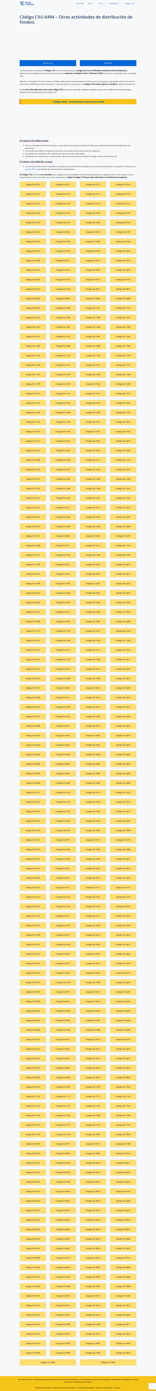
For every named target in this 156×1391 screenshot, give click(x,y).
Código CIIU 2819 (63, 583)
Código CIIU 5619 (123, 935)
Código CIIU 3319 (63, 659)
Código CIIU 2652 (63, 536)
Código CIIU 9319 (93, 1305)
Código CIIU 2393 (93, 479)
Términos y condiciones (103, 1388)
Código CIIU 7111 (63, 1096)
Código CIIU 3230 (33, 640)
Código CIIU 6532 (33, 1058)
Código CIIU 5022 (33, 887)
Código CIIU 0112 (93, 184)
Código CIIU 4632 (93, 745)
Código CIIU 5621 (33, 944)
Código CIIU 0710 (63, 279)
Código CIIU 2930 (123, 602)
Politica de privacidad (85, 1388)
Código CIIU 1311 (63, 365)
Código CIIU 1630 (33, 412)
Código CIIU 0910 (33, 308)
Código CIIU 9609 (63, 1353)
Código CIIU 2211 (93, 460)
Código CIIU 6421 (123, 1001)
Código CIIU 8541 (123, 1220)
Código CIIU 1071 (33, 336)
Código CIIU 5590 (33, 935)
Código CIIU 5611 (63, 935)
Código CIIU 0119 (93, 194)
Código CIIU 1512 (63, 393)
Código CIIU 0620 (33, 279)
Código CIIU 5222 (123, 897)
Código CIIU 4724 (63, 802)
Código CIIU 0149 (93, 232)
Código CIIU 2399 (93, 488)
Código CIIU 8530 (93, 1220)
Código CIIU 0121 (123, 194)
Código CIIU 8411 (93, 1182)
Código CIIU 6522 (63, 1049)
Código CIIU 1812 (123, 422)
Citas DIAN (80, 3)
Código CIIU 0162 (63, 241)
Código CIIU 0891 (63, 298)
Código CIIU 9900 (108, 1362)
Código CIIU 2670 (123, 536)
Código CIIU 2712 (93, 545)
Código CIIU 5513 (123, 916)
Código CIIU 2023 (93, 450)
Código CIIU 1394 (123, 374)
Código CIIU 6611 (63, 1058)
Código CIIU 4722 (123, 792)
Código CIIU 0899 (123, 298)
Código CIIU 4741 (63, 811)
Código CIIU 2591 (33, 517)
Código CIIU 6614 (33, 1068)
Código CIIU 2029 (123, 450)
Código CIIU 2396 (63, 488)
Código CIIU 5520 (93, 925)
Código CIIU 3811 (123, 678)
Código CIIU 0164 (123, 241)
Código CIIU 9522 (93, 1334)
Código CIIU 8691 (123, 1248)
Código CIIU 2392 (63, 479)
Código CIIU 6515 (123, 1039)
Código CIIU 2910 (63, 602)
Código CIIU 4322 (63, 716)
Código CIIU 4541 (63, 735)
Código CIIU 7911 (63, 1144)
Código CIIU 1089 (93, 346)
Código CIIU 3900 (33, 697)
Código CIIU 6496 (93, 1030)
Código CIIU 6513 (93, 1039)
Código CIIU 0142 (93, 222)
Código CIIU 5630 (93, 944)
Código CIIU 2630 (93, 526)
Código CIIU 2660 (93, 536)
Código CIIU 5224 (63, 906)
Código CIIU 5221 (93, 897)
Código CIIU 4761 (63, 830)
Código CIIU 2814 (33, 574)
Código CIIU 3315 (33, 659)
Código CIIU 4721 (93, 792)
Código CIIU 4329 (93, 716)
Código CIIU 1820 (33, 431)
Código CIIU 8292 (33, 1182)
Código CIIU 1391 (33, 374)
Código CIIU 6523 (93, 1049)
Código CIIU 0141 (63, 222)
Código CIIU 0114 (33, 194)
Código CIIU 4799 (93, 859)
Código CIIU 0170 (33, 251)
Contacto (117, 1388)
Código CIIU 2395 (33, 488)
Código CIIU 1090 (123, 346)
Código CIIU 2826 (123, 593)
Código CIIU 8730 (123, 1258)
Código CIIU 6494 (33, 1030)
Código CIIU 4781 (63, 849)
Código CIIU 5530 (123, 925)
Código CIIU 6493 (123, 1020)
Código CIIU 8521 (123, 1210)
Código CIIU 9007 (93, 1286)
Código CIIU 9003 (93, 1277)
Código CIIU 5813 (63, 954)
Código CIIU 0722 (123, 279)
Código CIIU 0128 (93, 213)
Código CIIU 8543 (63, 1229)
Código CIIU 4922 (93, 868)
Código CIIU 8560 (123, 1239)
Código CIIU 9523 (123, 1334)
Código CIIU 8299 (63, 1182)
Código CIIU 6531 (123, 1049)
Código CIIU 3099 (123, 621)
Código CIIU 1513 (93, 393)
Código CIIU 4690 (123, 783)
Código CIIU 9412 (93, 1315)
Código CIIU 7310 (93, 1106)
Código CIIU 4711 (33, 792)
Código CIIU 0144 (33, 232)
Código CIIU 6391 (123, 992)
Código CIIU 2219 (33, 469)
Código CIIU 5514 (33, 925)
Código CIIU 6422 (33, 1011)
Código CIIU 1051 (123, 317)
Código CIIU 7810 (93, 1134)
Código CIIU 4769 (123, 830)
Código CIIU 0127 (63, 213)
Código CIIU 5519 (63, 925)
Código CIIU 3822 (93, 688)
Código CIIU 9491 (33, 1324)
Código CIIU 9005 (33, 1286)
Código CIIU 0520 (93, 270)
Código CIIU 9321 (123, 1305)
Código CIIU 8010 (33, 1153)
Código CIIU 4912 (33, 868)
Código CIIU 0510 (63, 270)
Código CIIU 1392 (63, 374)
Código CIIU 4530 (33, 735)
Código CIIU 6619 (93, 1068)
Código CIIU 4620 (33, 745)
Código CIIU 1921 (93, 431)
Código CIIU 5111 (63, 887)
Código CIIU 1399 (33, 384)
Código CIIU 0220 (93, 251)
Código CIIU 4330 (123, 716)
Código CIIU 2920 (93, 602)
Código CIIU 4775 (33, 849)
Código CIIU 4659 (33, 773)
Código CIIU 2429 (63, 498)
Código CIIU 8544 (93, 1229)
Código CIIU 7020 (123, 1087)
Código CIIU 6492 (93, 1020)
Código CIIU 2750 (123, 555)
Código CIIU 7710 (33, 1125)
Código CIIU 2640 (123, 526)
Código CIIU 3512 (33, 669)
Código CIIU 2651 (33, 536)
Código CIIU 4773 (93, 840)
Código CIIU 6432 (33, 1020)
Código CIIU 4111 (63, 697)
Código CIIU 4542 (93, 735)
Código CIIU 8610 (33, 1248)
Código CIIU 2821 (93, 583)
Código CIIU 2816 (93, 574)
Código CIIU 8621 (63, 1248)
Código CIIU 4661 (63, 773)
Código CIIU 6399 (33, 1001)
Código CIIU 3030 (123, 612)
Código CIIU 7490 (93, 1115)
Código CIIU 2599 (123, 517)
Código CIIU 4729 (93, 802)
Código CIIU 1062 (93, 327)
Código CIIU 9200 (123, 1296)
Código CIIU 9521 (63, 1334)
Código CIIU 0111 (63, 184)
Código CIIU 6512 (63, 1039)
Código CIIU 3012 (63, 612)
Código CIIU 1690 (93, 412)
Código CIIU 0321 (123, 260)
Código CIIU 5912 (63, 963)
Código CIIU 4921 (63, 868)
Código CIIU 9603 (33, 1353)
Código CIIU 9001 (33, 1277)
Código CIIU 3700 (93, 678)
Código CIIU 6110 (123, 973)
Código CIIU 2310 (123, 469)
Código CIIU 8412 (123, 1182)
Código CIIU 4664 (33, 783)
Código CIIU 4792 (63, 859)
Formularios (113, 3)
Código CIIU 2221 (63, 469)
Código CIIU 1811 (93, 422)
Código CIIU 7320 (123, 1106)
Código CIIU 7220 (63, 1106)
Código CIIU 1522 (33, 403)
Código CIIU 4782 (93, 849)
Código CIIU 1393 (93, 374)
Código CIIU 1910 (63, 431)
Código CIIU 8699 (33, 1258)
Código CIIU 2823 (33, 593)
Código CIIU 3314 (123, 650)
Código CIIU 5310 (123, 906)
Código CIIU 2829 (33, 602)
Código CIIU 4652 (93, 764)
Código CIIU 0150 (123, 232)
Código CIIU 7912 (93, 1144)
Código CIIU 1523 (63, 403)
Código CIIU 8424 (93, 1201)
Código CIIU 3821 (63, 688)
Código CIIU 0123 (63, 203)
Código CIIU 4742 (93, 811)
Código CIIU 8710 (63, 1258)
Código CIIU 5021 (123, 878)
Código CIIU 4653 (123, 764)
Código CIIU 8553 (63, 1239)
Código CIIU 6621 (123, 1068)
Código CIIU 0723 (33, 289)
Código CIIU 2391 (33, 479)
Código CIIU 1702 (33, 422)
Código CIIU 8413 (33, 1191)
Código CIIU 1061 (63, 327)
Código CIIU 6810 (93, 1077)
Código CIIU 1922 (123, 431)
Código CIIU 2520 (123, 507)
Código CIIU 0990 (63, 308)
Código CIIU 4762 (93, 830)
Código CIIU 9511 (123, 1324)
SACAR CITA (48, 63)
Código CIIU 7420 (63, 1115)
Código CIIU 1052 (33, 327)
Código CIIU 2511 (33, 507)
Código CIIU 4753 (63, 821)
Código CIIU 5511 (63, 916)
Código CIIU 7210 (33, 1106)
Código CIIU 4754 (93, 821)
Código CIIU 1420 (93, 384)
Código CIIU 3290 (123, 640)
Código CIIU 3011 (33, 612)
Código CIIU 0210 (63, 251)
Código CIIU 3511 (123, 659)
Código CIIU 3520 (123, 669)
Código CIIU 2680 (33, 545)
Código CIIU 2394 (123, 479)
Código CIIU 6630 (63, 1077)
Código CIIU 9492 (63, 1324)
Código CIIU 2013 (93, 441)
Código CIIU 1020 (33, 317)
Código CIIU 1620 (123, 403)
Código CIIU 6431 (123, 1011)
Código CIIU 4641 (123, 745)
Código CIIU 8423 (63, 1201)
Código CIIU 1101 (33, 355)
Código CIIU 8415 (93, 1191)
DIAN (90, 3)
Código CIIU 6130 (63, 982)
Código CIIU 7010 (93, 1087)
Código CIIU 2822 (123, 583)
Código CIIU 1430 (123, 384)
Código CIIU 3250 (93, 640)
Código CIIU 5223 (33, 906)
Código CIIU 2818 (33, 583)
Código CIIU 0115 (63, 194)
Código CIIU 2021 (33, 450)
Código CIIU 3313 (93, 650)
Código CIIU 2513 (93, 507)
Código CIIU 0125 (123, 203)
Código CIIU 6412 (93, 1001)
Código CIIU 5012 (93, 878)
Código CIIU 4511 (63, 726)
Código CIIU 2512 (63, 507)
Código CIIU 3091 (63, 621)
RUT (100, 3)
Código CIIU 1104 (123, 355)
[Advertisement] (78, 43)
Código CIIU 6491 (63, 1020)
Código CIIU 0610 (123, 270)
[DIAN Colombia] (27, 3)
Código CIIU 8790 (33, 1267)
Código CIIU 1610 (93, 403)
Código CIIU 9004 (123, 1277)
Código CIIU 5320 (33, 916)
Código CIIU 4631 (63, 745)
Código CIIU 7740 (63, 1134)
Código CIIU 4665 (63, 783)
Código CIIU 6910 (33, 1087)
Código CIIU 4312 (123, 707)
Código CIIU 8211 (123, 1163)
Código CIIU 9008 (123, 1286)
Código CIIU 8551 (123, 1229)
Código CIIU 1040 (93, 317)
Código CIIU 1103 (93, 355)
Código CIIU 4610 (123, 735)
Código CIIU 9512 (33, 1334)
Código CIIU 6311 (63, 992)
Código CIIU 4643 (63, 754)
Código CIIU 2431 (93, 498)
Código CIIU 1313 (123, 365)
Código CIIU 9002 (63, 1277)
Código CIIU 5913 (93, 963)
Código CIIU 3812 (33, 688)
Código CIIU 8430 (123, 1201)
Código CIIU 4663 (123, 773)
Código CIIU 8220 (63, 1172)
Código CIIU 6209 (33, 992)
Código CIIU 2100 (63, 460)
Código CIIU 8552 (33, 1239)
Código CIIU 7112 (93, 1096)
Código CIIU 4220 (33, 707)
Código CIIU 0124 (93, 203)
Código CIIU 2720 (123, 545)
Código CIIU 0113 (123, 184)
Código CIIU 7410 (33, 1115)
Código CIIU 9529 (63, 1343)
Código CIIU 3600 (63, 678)
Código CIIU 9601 (93, 1343)
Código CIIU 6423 (63, 1011)
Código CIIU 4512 (93, 726)
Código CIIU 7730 (33, 1134)
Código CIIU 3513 (63, 669)
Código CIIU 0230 (123, 251)
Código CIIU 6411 (63, 1001)
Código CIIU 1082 (123, 336)
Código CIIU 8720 (93, 1258)
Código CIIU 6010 (63, 973)
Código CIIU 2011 (33, 441)
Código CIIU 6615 (63, 1068)
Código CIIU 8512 (63, 1210)
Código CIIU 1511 (33, 393)
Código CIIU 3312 (63, 650)
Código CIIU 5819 (93, 954)
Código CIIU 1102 (63, 355)
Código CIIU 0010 (33, 184)
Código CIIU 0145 (63, 232)
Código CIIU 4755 (123, 821)
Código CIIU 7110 (33, 1096)
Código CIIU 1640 (63, 412)
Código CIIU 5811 (123, 944)
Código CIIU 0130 (33, 222)
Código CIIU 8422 (33, 1201)
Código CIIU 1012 (123, 308)
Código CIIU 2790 (33, 564)
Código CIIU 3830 (123, 688)
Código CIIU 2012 (63, 441)
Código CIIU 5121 (123, 887)
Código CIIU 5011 (63, 878)
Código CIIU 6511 (33, 1039)
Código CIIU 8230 (93, 1172)
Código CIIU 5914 (123, 963)
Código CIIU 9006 (63, 1286)
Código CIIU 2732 (63, 555)
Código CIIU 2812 (93, 564)
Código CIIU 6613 (123, 1058)
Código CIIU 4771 (33, 840)
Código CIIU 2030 (33, 460)
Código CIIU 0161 (33, 241)
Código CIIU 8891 (93, 1267)
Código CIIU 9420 (123, 1315)
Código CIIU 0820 (33, 298)
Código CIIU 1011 (93, 308)
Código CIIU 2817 (123, 574)
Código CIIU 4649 (33, 764)
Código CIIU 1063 (123, 327)
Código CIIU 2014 (123, 441)
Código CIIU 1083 (33, 346)
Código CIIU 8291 (123, 1172)
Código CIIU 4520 (123, 726)
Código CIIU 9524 (33, 1343)
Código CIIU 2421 (33, 498)
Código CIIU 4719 (63, 792)
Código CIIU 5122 (33, 897)
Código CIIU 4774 (123, 840)
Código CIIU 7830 (33, 1144)
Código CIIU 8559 (93, 1239)
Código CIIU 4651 (63, 764)
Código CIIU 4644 (93, 754)
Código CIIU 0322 (33, 270)
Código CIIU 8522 (33, 1220)
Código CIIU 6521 (33, 1049)
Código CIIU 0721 (93, 279)
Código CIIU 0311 (63, 260)
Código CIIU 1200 (33, 365)
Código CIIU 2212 (123, 460)
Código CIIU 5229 (93, 906)
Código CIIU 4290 (63, 707)
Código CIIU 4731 (123, 802)
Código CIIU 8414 (63, 1191)
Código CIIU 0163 (93, 241)
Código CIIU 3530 (33, 678)
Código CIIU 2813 (123, 564)
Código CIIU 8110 (123, 1153)
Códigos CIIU (129, 3)
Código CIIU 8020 (63, 1153)
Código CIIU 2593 (93, 517)
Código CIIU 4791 (33, 859)
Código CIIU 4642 (33, 754)
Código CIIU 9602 (123, 1343)
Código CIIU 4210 (123, 697)
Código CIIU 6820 (123, 1077)
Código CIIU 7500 (123, 1115)
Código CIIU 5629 (63, 944)
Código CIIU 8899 (123, 1267)
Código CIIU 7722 (93, 1125)
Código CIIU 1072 (63, 336)
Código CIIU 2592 (63, 517)
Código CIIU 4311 (93, 707)
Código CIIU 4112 (93, 697)
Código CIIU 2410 (123, 488)
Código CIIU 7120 (123, 1096)
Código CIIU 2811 (63, 564)
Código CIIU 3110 (33, 631)
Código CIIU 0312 (93, 260)
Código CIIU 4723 (33, 802)
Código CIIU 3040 (33, 621)
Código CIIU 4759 (33, 830)
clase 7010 (31, 169)
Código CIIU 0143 (123, 222)
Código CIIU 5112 (93, 887)
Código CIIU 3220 (123, 631)
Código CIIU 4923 (123, 868)
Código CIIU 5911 (33, 963)
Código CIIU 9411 (63, 1315)
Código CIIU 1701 (123, 412)
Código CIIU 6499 (123, 1030)
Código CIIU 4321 (33, 716)
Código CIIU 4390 (33, 726)
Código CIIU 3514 (93, 669)
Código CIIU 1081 (93, 336)
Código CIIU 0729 (63, 289)
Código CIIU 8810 (63, 1267)
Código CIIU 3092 (93, 621)
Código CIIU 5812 (33, 954)
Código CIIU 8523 (63, 1220)
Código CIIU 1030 (63, 317)
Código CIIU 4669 (93, 783)
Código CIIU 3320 (93, 659)
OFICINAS (108, 63)
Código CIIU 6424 (93, 1011)
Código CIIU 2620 (63, 526)
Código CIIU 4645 (123, 754)
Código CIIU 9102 (63, 1296)
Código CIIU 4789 (123, 849)
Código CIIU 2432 (123, 498)
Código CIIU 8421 (123, 1191)
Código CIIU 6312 (93, 992)
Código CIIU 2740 (93, 555)
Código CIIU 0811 (93, 289)
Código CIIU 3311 (33, 650)
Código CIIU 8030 (93, 1153)
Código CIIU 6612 (93, 1058)
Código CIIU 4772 (63, 840)
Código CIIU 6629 (33, 1077)
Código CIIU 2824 (63, 593)
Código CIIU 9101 (33, 1296)
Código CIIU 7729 (123, 1125)
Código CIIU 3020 (93, 612)
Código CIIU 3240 (63, 640)
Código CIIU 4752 (33, 821)
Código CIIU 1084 (63, 346)
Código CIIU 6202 (123, 982)
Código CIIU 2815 (63, 574)
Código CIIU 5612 (93, 935)
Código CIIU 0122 (33, 203)
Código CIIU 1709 (63, 422)
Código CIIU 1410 (63, 384)
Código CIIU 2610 (33, 526)
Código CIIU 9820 (48, 1362)
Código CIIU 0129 (123, 213)
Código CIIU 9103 (93, 1296)
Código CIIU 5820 (123, 954)
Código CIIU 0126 (33, 213)
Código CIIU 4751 (123, 811)
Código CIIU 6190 (93, 982)
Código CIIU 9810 (123, 1353)
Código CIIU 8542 (33, 1229)
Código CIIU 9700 (93, 1353)
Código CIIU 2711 (63, 545)
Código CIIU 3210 (93, 631)
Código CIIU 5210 (63, 897)
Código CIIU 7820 (123, 1134)
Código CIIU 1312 (93, 365)
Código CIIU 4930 (33, 878)
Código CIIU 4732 (33, 811)
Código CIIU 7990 (123, 1144)
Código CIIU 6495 (63, 1030)
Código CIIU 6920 (63, 1087)
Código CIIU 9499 (93, 1324)
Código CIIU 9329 (33, 1315)
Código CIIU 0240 (33, 260)
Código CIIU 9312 (63, 1305)
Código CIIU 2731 (33, 555)
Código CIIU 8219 (33, 1172)
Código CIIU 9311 (33, 1305)
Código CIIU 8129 (63, 1163)
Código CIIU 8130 (93, 1163)
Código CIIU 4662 (93, 773)
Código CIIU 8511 (33, 1210)
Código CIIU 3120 (63, 631)
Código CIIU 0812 (123, 289)
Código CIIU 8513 (93, 1210)
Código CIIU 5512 (93, 916)
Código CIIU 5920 (33, 973)
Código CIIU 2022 (63, 450)
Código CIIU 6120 (33, 982)
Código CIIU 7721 (63, 1125)
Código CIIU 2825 (93, 593)
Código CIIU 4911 (123, 859)
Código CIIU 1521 (123, 393)
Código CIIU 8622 (93, 1248)
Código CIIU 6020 (93, 973)
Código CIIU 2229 (93, 469)
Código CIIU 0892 (93, 298)
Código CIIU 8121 (33, 1163)
